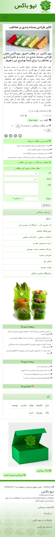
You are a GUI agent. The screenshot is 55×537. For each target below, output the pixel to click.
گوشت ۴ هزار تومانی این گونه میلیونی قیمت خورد (33, 145)
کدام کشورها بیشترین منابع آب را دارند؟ (37, 378)
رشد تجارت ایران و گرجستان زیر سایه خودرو (36, 370)
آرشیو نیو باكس (44, 526)
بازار (47, 405)
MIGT (48, 219)
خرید (31, 412)
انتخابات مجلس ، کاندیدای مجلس (37, 237)
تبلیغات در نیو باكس (42, 520)
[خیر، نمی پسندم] (48, 130)
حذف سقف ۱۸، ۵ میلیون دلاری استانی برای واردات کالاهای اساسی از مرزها (28, 352)
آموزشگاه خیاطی (43, 231)
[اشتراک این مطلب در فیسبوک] (6, 136)
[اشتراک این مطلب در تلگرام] (11, 136)
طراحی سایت (45, 255)
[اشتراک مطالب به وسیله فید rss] (15, 136)
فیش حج (47, 261)
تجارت (23, 405)
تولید (31, 405)
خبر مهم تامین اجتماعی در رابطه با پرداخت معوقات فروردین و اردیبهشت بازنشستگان (30, 339)
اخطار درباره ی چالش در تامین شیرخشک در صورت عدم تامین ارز (28, 157)
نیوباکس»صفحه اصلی (13, 475)
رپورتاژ (39, 412)
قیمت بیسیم (46, 267)
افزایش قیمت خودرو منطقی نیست (38, 149)
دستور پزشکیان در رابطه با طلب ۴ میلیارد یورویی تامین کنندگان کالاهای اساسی (29, 333)
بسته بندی (33, 120)
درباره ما (48, 513)
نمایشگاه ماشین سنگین (41, 273)
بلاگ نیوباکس (43, 471)
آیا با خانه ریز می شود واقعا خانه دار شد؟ (37, 374)
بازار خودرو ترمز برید (44, 366)
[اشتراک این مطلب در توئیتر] (20, 136)
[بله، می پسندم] (18, 125)
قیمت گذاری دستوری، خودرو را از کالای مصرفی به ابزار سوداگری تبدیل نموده (30, 346)
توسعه (15, 405)
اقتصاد (39, 405)
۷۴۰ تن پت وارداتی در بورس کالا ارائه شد (36, 153)
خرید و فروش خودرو (42, 243)
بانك (47, 412)
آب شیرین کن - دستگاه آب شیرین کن (35, 225)
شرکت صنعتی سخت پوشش (39, 249)
